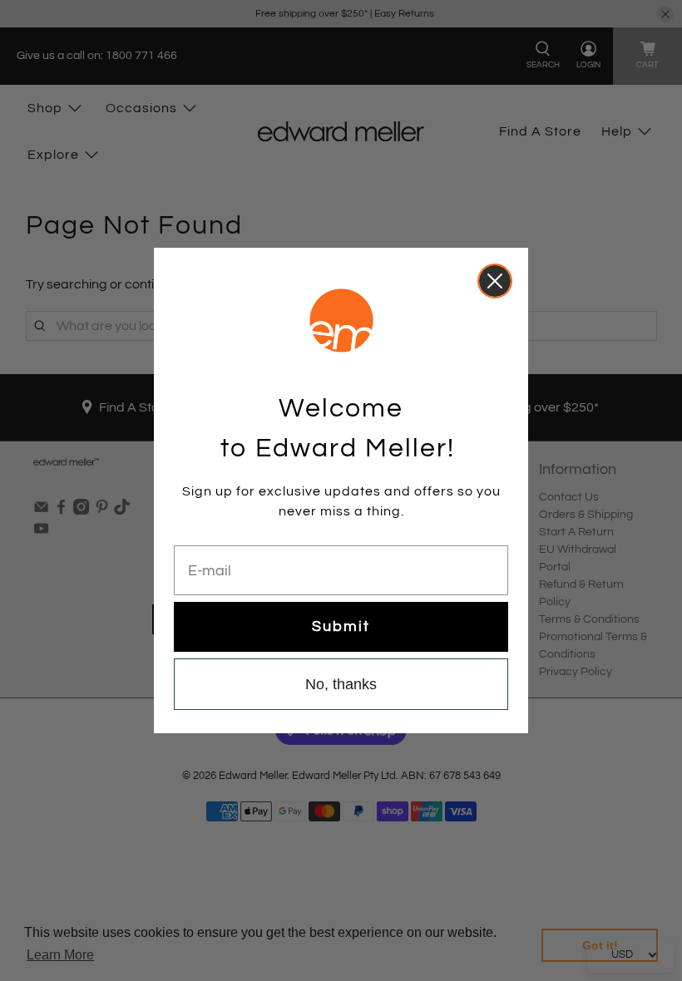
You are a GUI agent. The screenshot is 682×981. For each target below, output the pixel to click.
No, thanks (341, 684)
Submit (341, 626)
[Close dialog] (495, 281)
